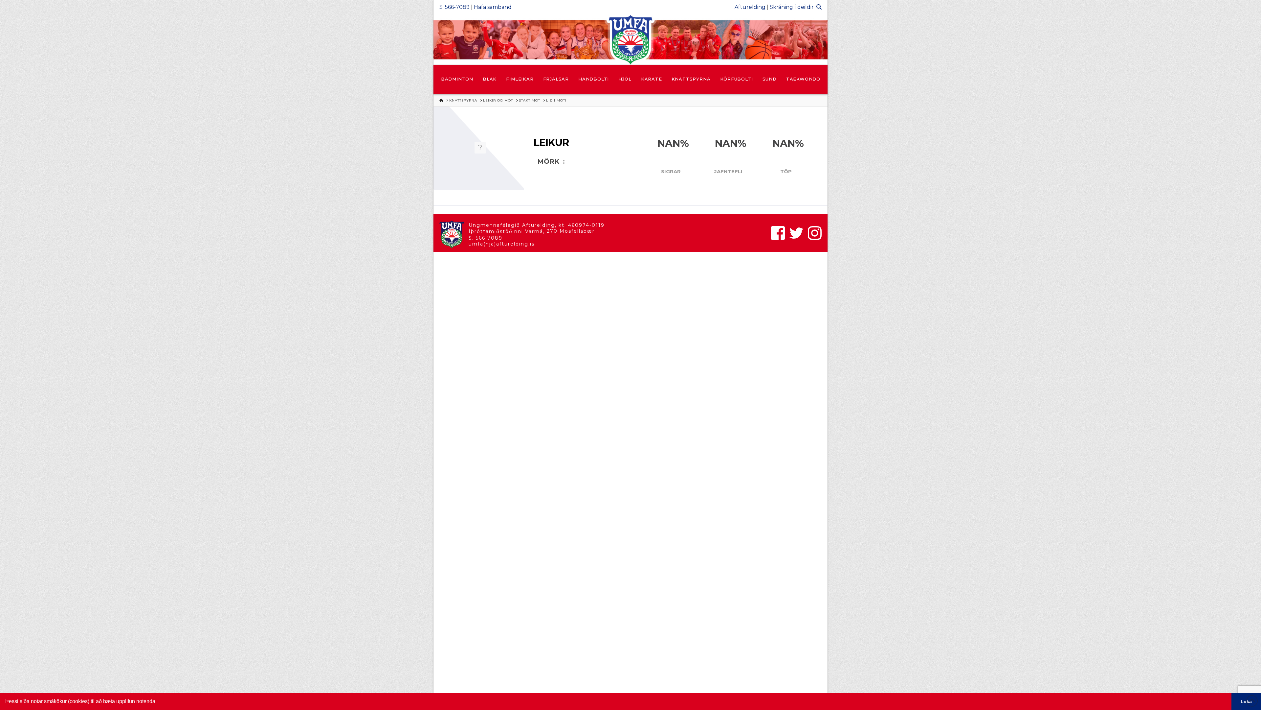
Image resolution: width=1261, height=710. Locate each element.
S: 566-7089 (454, 7)
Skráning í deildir (792, 7)
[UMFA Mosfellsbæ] (630, 39)
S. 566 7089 (485, 238)
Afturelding (750, 7)
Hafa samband (493, 7)
